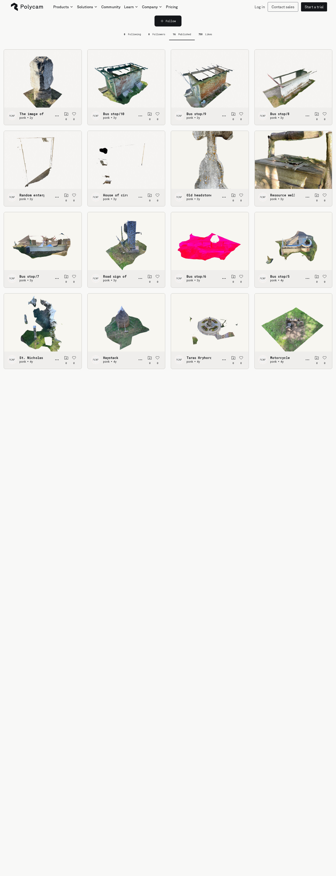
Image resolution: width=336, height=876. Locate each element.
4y (282, 280)
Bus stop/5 (280, 276)
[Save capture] (66, 114)
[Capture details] (56, 115)
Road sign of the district (115, 276)
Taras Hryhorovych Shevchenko (199, 358)
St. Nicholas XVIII (31, 358)
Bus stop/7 (29, 276)
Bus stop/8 (280, 114)
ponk (22, 117)
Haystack (110, 358)
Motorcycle (280, 358)
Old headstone (199, 195)
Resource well (282, 195)
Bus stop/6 (196, 276)
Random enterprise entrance (31, 195)
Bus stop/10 (113, 114)
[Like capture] (74, 114)
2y (31, 117)
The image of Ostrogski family (31, 114)
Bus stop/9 (196, 114)
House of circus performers (115, 195)
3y (115, 117)
